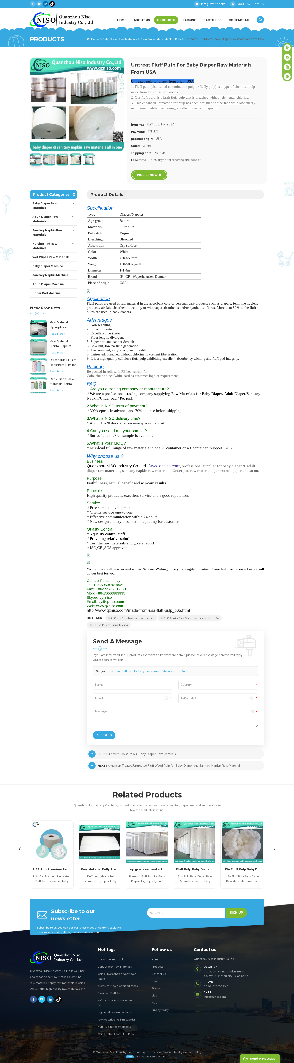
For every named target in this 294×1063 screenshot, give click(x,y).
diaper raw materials (111, 959)
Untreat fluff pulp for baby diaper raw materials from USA (148, 671)
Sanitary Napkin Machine (50, 275)
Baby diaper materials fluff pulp (161, 39)
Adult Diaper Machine (48, 284)
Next (274, 848)
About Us (142, 20)
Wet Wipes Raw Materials (51, 257)
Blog (198, 1052)
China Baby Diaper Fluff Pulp (116, 1034)
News (155, 981)
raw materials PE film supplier (116, 1019)
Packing (189, 20)
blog (154, 995)
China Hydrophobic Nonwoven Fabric (117, 976)
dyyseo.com (185, 1052)
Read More (56, 333)
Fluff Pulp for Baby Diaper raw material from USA (191, 618)
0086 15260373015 (251, 4)
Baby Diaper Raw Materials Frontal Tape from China (62, 381)
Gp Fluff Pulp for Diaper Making (110, 624)
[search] (260, 19)
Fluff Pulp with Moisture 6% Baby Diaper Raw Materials (137, 754)
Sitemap (157, 988)
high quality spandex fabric (115, 1012)
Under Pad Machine (46, 293)
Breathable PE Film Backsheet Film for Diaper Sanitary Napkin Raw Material (63, 362)
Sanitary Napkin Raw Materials (47, 232)
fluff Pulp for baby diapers (114, 1026)
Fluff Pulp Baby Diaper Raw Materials (194, 869)
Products (166, 20)
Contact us (159, 973)
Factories (212, 20)
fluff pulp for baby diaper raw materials (132, 618)
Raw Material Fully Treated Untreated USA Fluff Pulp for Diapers (99, 869)
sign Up (236, 913)
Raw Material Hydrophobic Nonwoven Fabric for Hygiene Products (62, 325)
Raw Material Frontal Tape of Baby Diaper (60, 343)
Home (121, 20)
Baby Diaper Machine (47, 266)
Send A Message (263, 1058)
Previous (19, 848)
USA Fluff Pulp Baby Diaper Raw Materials (242, 869)
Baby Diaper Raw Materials (120, 39)
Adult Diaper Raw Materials (45, 219)
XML (154, 1002)
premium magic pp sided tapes (118, 985)
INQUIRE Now (147, 175)
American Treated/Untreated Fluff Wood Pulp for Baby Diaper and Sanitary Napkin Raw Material (174, 765)
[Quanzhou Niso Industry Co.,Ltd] (61, 19)
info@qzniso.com (213, 4)
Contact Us (239, 20)
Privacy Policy (160, 1010)
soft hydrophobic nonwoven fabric (115, 1003)
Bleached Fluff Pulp (110, 993)
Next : (102, 765)
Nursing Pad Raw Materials (44, 246)
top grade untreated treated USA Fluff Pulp (147, 869)
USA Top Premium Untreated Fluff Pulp (51, 869)
